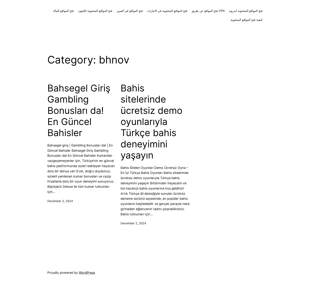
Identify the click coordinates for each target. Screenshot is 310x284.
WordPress (87, 272)
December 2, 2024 (60, 201)
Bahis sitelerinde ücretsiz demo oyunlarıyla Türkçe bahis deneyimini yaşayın (151, 122)
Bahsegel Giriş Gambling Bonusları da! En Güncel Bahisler (78, 111)
